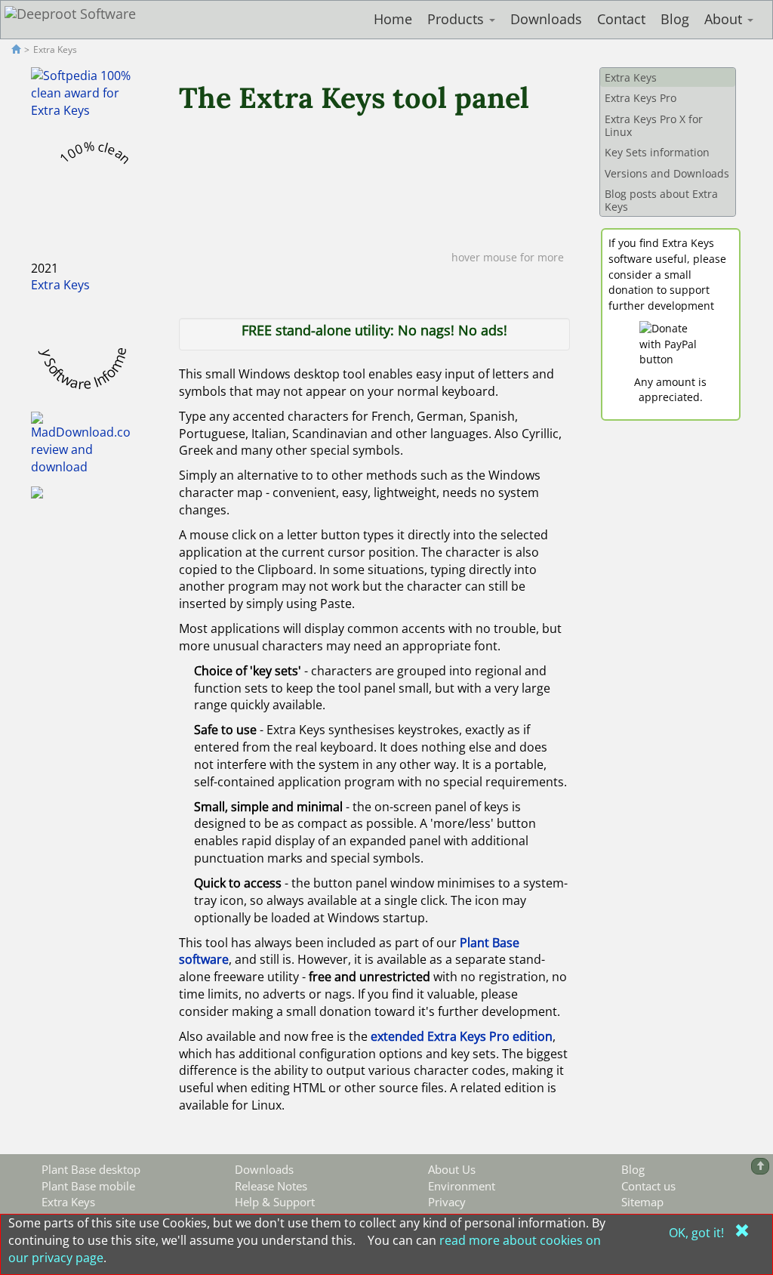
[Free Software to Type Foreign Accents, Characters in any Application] (37, 491)
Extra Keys (60, 284)
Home (393, 18)
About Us (452, 1169)
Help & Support (275, 1201)
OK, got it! (698, 1232)
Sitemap (642, 1201)
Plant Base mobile (88, 1185)
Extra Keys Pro (640, 98)
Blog (675, 18)
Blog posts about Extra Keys (661, 200)
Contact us (648, 1185)
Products (457, 18)
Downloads (546, 18)
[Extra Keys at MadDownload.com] (81, 444)
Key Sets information (657, 152)
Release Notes (271, 1185)
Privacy (447, 1201)
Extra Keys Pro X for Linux (654, 125)
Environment (461, 1185)
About (725, 18)
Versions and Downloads (667, 173)
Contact (621, 18)
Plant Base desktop (91, 1169)
